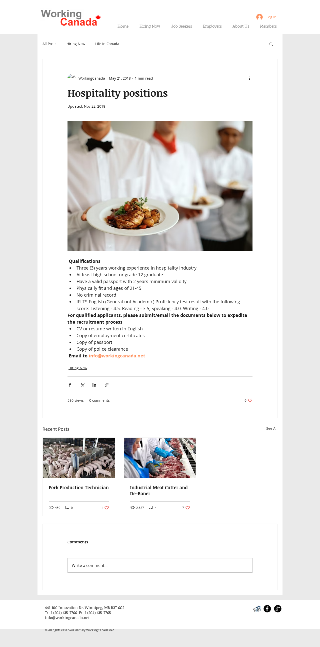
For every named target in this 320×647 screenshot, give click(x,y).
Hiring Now (75, 43)
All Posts (49, 43)
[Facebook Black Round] (267, 608)
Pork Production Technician (79, 487)
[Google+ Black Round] (278, 608)
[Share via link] (106, 384)
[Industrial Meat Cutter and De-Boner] (160, 458)
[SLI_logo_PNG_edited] (256, 608)
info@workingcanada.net (67, 617)
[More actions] (249, 78)
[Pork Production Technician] (79, 458)
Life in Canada (107, 43)
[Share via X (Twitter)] (82, 384)
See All (272, 428)
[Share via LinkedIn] (94, 384)
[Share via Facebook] (70, 384)
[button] (271, 44)
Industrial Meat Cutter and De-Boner (159, 490)
